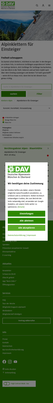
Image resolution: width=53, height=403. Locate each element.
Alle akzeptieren (26, 227)
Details (21, 207)
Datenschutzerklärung (16, 235)
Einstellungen (26, 213)
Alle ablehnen (26, 220)
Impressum (31, 235)
